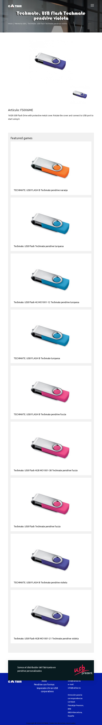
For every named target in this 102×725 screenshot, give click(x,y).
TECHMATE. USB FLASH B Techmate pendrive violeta (40, 582)
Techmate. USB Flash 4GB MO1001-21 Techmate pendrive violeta (46, 638)
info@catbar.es (74, 681)
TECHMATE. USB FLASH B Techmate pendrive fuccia (40, 414)
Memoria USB (20, 23)
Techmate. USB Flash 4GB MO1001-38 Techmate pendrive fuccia (45, 470)
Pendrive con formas (44, 684)
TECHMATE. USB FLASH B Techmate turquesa (37, 358)
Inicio (10, 23)
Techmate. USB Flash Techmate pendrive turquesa (39, 246)
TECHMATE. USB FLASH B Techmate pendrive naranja (41, 190)
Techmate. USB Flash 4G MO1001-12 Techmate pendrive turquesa (46, 302)
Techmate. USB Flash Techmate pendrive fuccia (37, 526)
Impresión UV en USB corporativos (47, 690)
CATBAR (44, 723)
